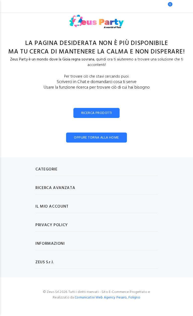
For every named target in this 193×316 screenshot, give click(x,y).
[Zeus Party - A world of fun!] (96, 19)
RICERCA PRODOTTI (96, 113)
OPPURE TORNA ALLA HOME (96, 138)
